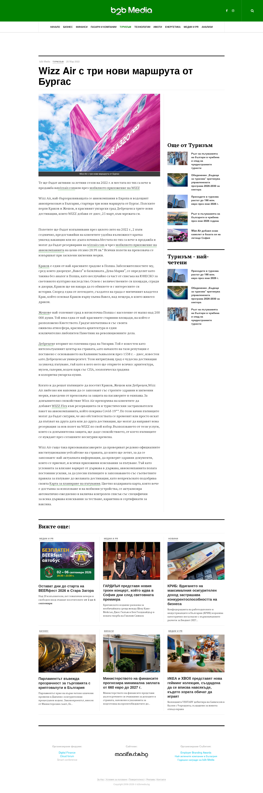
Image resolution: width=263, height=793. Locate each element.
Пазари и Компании (103, 27)
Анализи (207, 27)
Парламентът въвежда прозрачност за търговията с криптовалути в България (64, 683)
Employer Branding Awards (196, 752)
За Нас (100, 779)
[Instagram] (233, 10)
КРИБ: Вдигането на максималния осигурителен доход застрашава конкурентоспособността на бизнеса (192, 594)
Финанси (81, 27)
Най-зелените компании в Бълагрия (196, 756)
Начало (55, 27)
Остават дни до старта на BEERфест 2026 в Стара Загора (66, 588)
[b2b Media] (131, 10)
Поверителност (137, 779)
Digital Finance (67, 752)
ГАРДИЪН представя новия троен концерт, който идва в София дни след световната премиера (128, 592)
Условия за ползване (116, 779)
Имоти (158, 27)
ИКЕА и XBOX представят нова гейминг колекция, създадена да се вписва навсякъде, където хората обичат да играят (194, 687)
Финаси (109, 631)
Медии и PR (191, 27)
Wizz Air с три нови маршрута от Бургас (115, 75)
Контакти (161, 779)
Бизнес (68, 27)
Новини (173, 538)
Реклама (150, 779)
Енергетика (173, 27)
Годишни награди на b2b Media (195, 759)
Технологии (142, 27)
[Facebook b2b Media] (227, 10)
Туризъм (125, 27)
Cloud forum (67, 756)
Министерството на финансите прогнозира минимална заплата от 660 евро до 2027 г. (131, 683)
